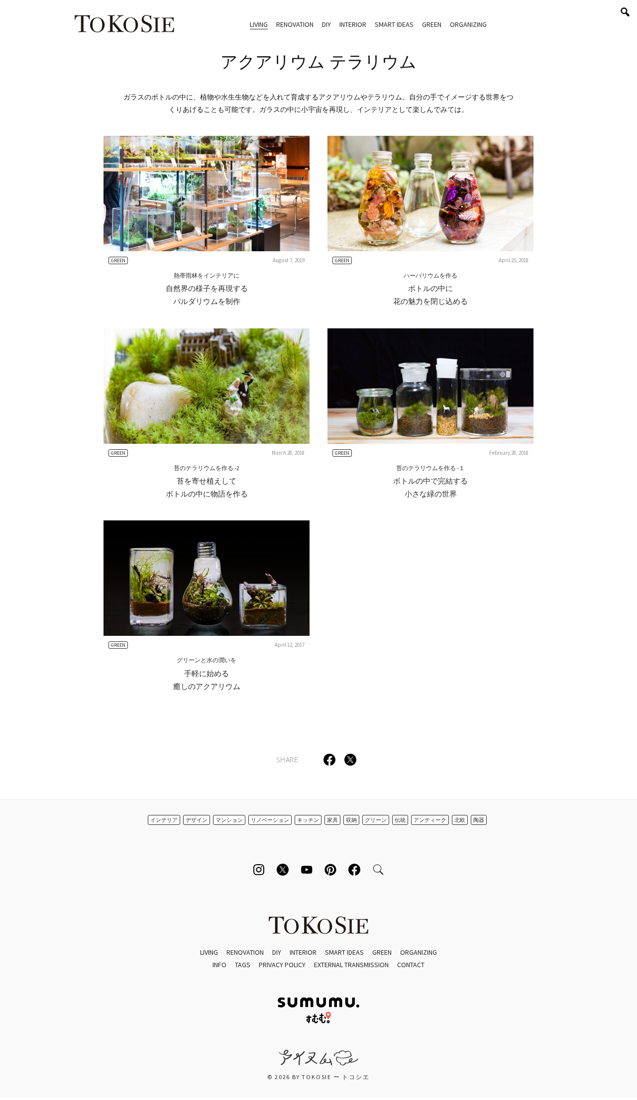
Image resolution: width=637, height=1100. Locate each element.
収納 (351, 819)
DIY (326, 24)
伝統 (400, 819)
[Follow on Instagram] (259, 870)
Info (219, 964)
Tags (242, 964)
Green (431, 24)
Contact (411, 964)
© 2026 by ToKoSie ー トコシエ (318, 1077)
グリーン (376, 819)
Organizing (468, 24)
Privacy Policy (282, 964)
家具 (332, 819)
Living (259, 24)
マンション (229, 819)
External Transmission (351, 964)
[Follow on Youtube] (306, 870)
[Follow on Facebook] (354, 870)
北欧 (459, 819)
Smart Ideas (394, 24)
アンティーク (430, 819)
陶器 (478, 819)
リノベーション (270, 819)
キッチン (308, 819)
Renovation (295, 24)
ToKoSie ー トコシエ (124, 25)
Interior (352, 24)
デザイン (197, 819)
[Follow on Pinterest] (330, 870)
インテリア (164, 819)
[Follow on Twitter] (283, 870)
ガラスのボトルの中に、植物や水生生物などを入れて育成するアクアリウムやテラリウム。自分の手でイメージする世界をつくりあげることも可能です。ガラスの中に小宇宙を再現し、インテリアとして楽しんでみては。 (318, 103)
